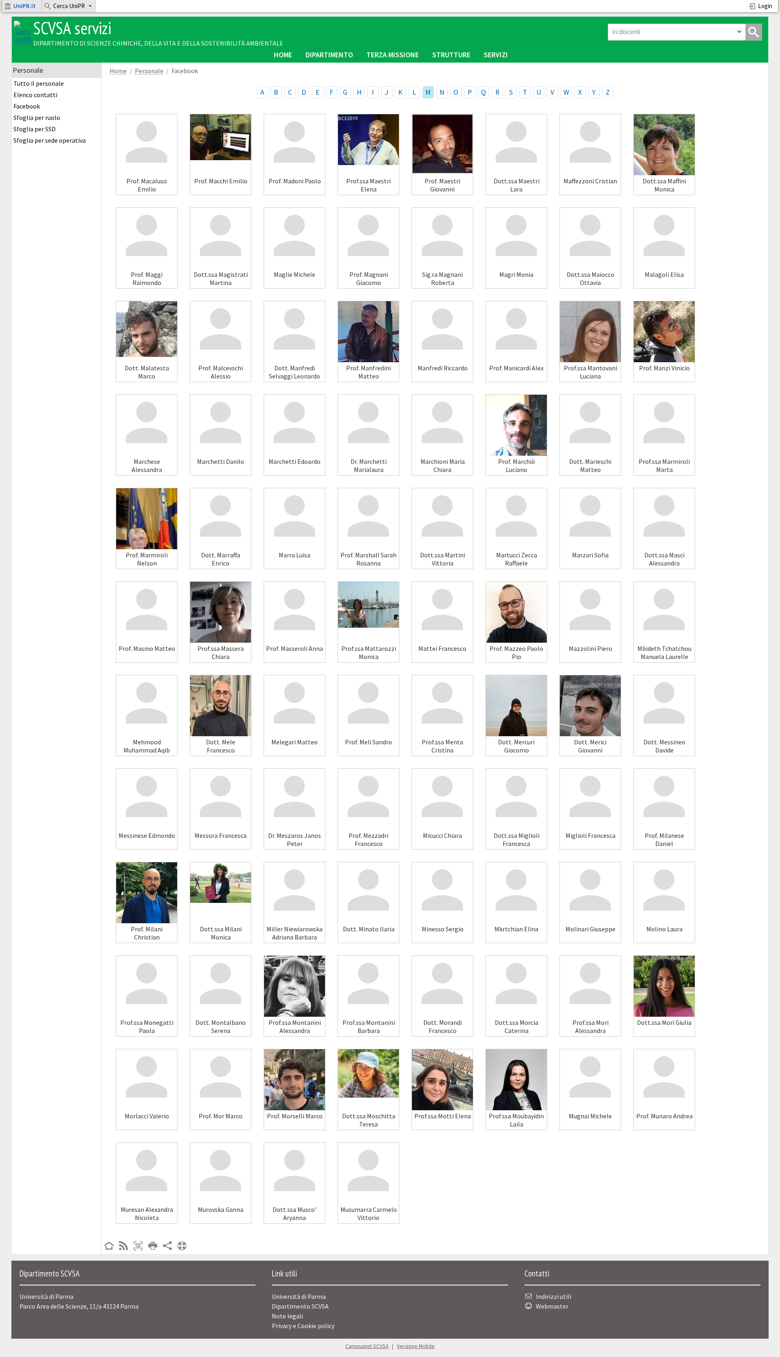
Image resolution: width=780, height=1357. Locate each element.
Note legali (287, 1316)
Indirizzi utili (553, 1296)
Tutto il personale (38, 83)
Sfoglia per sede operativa (49, 140)
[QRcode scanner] (138, 1246)
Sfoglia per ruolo (36, 117)
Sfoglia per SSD (34, 129)
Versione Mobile (416, 1346)
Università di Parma (299, 1296)
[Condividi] (167, 1246)
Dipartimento (329, 54)
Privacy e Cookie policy (303, 1326)
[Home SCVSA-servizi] (22, 39)
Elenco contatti (35, 95)
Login (765, 6)
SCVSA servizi (72, 28)
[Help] (182, 1246)
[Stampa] (152, 1246)
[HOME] (108, 1246)
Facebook (26, 106)
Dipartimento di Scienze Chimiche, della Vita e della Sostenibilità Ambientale (158, 43)
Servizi (496, 54)
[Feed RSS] (123, 1246)
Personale (149, 70)
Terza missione (392, 54)
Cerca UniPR (69, 6)
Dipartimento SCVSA (300, 1306)
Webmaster (552, 1306)
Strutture (451, 54)
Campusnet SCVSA (366, 1346)
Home (283, 54)
